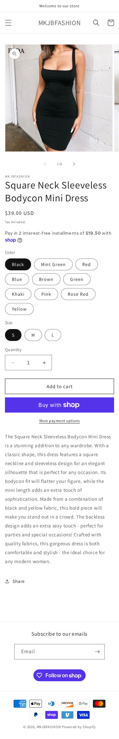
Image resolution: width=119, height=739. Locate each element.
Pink (46, 294)
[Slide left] (45, 164)
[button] (8, 23)
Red (86, 264)
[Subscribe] (97, 651)
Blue (17, 279)
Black (18, 264)
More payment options (59, 420)
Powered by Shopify (79, 726)
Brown (46, 279)
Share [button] (19, 581)
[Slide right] (74, 164)
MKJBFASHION (49, 726)
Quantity (13, 350)
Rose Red (78, 294)
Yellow (19, 309)
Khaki (18, 294)
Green (77, 279)
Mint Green (53, 264)
